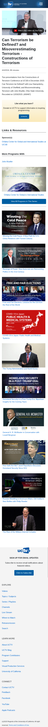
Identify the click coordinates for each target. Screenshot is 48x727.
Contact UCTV (8, 687)
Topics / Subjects (9, 596)
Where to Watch (8, 618)
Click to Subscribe (24, 573)
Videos (5, 591)
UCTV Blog (6, 650)
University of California (11, 671)
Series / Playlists (9, 602)
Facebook (6, 698)
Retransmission (8, 623)
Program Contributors (11, 655)
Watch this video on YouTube (28, 31)
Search (5, 628)
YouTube (5, 704)
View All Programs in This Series (24, 201)
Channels (6, 607)
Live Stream (7, 612)
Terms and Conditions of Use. (19, 725)
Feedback (6, 692)
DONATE (24, 116)
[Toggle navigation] (40, 4)
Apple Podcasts (8, 710)
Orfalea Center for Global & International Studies (24, 195)
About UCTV (7, 645)
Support (5, 661)
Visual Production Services (13, 666)
